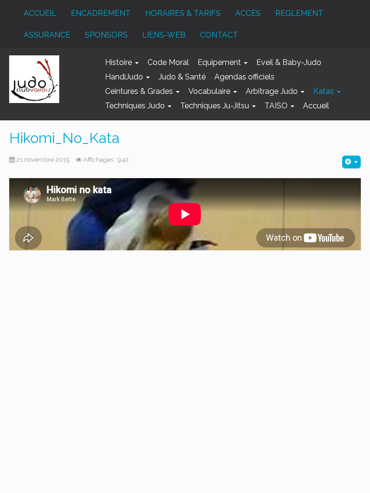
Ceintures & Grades (140, 91)
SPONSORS (106, 34)
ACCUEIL (40, 13)
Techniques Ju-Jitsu (215, 105)
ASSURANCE (47, 34)
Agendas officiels (244, 76)
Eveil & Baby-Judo (288, 62)
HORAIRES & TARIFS (183, 13)
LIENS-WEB (163, 34)
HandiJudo (125, 76)
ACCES (248, 13)
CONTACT (219, 34)
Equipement (220, 62)
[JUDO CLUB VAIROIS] (34, 79)
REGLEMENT (299, 13)
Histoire (119, 62)
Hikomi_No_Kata (64, 138)
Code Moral (168, 62)
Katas (324, 91)
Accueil (316, 105)
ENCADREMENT (101, 13)
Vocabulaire (210, 91)
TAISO (277, 105)
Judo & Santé (182, 76)
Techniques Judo (136, 105)
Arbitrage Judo (273, 91)
